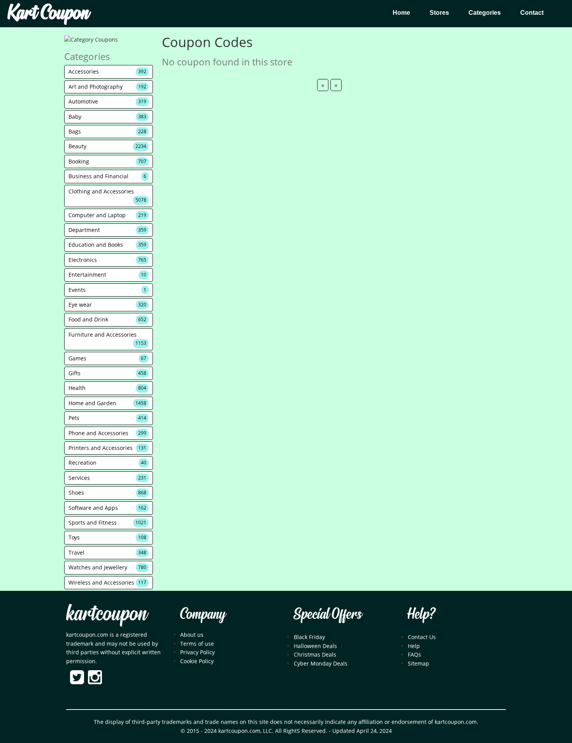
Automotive (107, 101)
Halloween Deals (315, 646)
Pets (107, 418)
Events (107, 289)
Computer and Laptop (107, 215)
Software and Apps (107, 507)
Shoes (107, 492)
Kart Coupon (48, 13)
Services (107, 477)
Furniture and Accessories (107, 338)
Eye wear (107, 304)
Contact (532, 12)
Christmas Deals (315, 654)
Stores (439, 12)
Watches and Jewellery (107, 567)
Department (107, 230)
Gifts (107, 373)
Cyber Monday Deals (320, 663)
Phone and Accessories (107, 433)
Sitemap (418, 663)
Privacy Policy (197, 652)
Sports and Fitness (107, 522)
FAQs (414, 654)
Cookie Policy (197, 661)
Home (401, 12)
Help (414, 646)
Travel (107, 552)
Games (107, 358)
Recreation (107, 462)
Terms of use (197, 643)
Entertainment (107, 274)
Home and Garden (107, 403)
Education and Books (107, 244)
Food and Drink (107, 319)
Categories (484, 12)
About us (192, 634)
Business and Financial (107, 176)
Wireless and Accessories (107, 582)
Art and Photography (107, 86)
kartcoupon (106, 614)
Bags (107, 131)
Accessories (107, 71)
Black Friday (309, 637)
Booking (107, 161)
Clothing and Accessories (107, 195)
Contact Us (422, 637)
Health (107, 388)
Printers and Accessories (107, 447)
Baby (107, 116)
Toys (107, 537)
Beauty (107, 146)
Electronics (107, 259)
